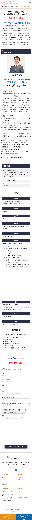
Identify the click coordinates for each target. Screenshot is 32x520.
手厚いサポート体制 (6, 482)
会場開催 (20, 477)
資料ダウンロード (22, 491)
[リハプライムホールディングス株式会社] (16, 458)
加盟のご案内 (5, 474)
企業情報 (4, 488)
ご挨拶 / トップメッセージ (7, 494)
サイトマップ (25, 509)
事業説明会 (20, 474)
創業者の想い (5, 477)
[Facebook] (16, 470)
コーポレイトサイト (6, 491)
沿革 (3, 503)
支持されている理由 (6, 479)
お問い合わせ (21, 488)
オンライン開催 (21, 479)
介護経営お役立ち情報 (23, 497)
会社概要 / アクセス (6, 498)
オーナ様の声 (5, 484)
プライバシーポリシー (16, 509)
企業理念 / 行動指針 (6, 500)
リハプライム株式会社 (9, 324)
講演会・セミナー (22, 494)
